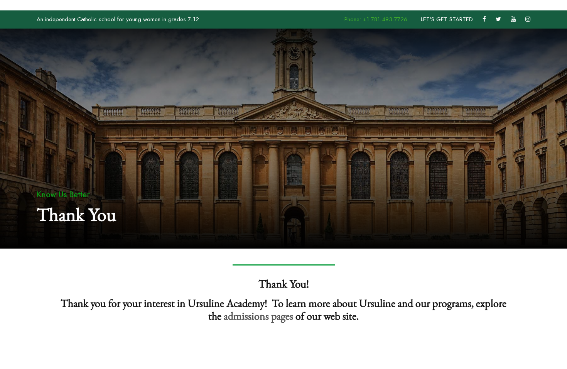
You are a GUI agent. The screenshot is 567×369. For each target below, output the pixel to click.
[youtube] (513, 19)
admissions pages (258, 316)
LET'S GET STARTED (447, 19)
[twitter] (498, 19)
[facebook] (484, 19)
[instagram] (527, 19)
